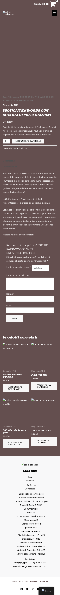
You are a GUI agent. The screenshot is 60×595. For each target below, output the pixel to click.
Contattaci (30, 489)
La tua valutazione (18, 267)
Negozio (30, 480)
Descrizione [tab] (9, 161)
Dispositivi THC (16, 97)
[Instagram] (33, 589)
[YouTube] (38, 589)
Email (10, 305)
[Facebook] (21, 589)
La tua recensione (18, 275)
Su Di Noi (31, 485)
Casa (5, 97)
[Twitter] (27, 589)
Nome (10, 294)
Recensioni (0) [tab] (10, 166)
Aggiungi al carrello (28, 141)
